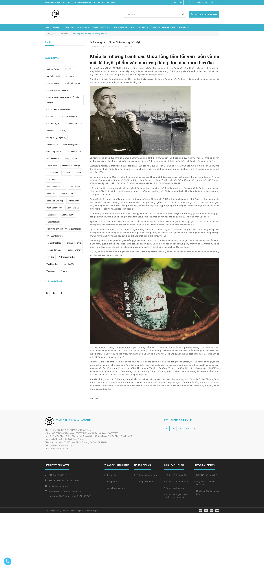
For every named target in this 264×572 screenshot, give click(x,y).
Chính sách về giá (175, 488)
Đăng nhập (202, 2)
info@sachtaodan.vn (59, 486)
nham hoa (50, 194)
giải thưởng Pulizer (71, 145)
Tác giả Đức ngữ (53, 243)
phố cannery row (54, 208)
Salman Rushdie (53, 222)
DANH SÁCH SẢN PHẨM (76, 27)
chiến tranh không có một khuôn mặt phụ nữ (62, 100)
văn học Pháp (52, 264)
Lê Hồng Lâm (52, 173)
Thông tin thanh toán (147, 475)
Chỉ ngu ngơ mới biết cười (58, 90)
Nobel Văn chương (54, 201)
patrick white (73, 201)
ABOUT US (184, 27)
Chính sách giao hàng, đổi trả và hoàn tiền (177, 496)
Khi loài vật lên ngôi (71, 166)
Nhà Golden (75, 187)
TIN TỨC (142, 27)
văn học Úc (69, 264)
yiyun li (64, 271)
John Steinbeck (52, 159)
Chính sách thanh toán (177, 481)
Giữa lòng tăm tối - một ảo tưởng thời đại (115, 42)
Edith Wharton (52, 145)
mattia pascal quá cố (55, 187)
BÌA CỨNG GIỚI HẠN (124, 27)
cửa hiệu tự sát (53, 124)
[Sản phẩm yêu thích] (175, 2)
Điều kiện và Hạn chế (206, 475)
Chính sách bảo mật (176, 475)
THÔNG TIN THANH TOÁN (162, 27)
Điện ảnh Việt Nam (74, 124)
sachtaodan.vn (68, 215)
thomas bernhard (53, 250)
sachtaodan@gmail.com (81, 2)
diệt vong (50, 131)
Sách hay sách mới (116, 488)
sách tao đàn (73, 208)
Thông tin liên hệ (145, 481)
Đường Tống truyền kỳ (56, 138)
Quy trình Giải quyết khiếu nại (206, 483)
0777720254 (73, 480)
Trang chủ (112, 475)
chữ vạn (50, 117)
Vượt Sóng (50, 271)
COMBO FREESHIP (101, 27)
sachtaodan (51, 215)
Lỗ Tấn (78, 173)
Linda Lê (66, 173)
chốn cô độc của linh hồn (58, 110)
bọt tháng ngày (53, 76)
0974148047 (111, 2)
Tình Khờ (50, 257)
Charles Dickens (53, 83)
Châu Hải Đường (72, 83)
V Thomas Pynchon (67, 257)
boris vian (69, 69)
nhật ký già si (67, 194)
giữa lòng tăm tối (54, 152)
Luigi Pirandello (53, 180)
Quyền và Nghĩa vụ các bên (207, 492)
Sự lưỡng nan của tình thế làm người (63, 229)
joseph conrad (70, 159)
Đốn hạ (63, 131)
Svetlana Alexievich (54, 236)
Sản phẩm (112, 481)
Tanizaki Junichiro (73, 243)
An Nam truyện (52, 69)
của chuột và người (68, 117)
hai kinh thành (74, 152)
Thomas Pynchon (74, 250)
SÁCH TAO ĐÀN (53, 27)
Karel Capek (51, 166)
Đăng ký (214, 2)
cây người (69, 76)
